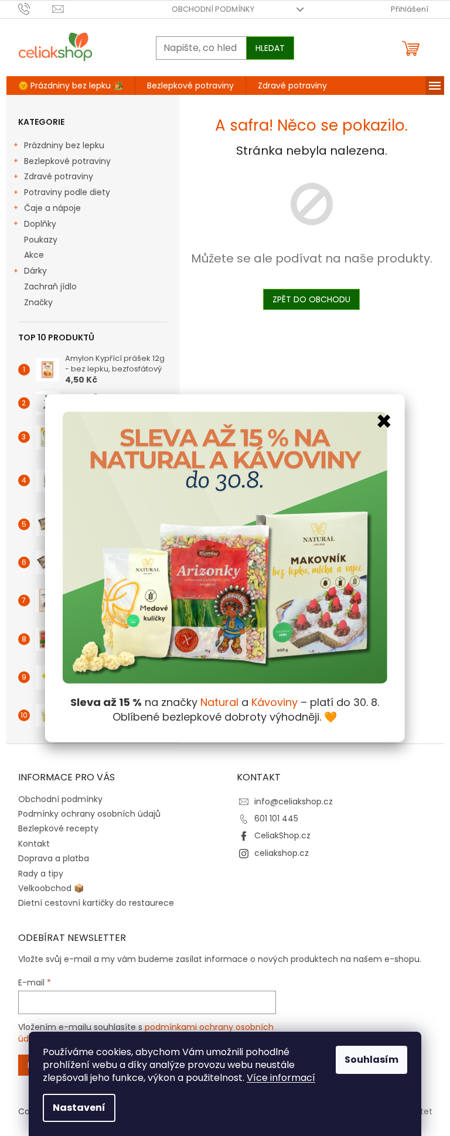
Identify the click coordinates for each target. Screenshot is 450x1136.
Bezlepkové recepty (58, 828)
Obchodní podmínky (213, 9)
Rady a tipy (40, 873)
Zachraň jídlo (50, 286)
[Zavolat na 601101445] (35, 8)
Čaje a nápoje (52, 208)
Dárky (35, 271)
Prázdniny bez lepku (64, 145)
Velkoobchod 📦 (51, 888)
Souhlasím (371, 1059)
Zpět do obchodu (311, 299)
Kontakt (34, 844)
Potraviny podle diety (67, 192)
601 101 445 (276, 818)
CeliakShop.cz (282, 835)
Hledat (270, 48)
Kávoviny (274, 702)
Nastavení (79, 1107)
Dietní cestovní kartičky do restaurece (96, 903)
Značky (38, 302)
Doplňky (40, 224)
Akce (34, 255)
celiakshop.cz (281, 853)
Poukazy (40, 239)
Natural (219, 702)
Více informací (281, 1077)
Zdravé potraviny (58, 176)
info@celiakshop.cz (293, 801)
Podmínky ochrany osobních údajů (89, 814)
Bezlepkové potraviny (67, 161)
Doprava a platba (53, 858)
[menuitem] (70, 85)
